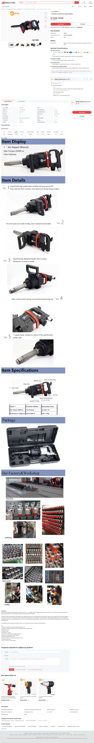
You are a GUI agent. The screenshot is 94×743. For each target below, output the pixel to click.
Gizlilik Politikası (45, 733)
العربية (53, 734)
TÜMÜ (25, 714)
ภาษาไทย (67, 734)
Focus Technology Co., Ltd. (46, 737)
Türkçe (71, 734)
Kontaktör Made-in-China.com (55, 733)
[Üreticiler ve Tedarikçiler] (8, 2)
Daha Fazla (3, 728)
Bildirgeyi (31, 733)
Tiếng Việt (75, 734)
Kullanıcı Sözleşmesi (37, 733)
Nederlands (49, 734)
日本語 (60, 734)
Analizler (68, 733)
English (16, 734)
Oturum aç (91, 3)
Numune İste (79, 27)
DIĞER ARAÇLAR (4, 714)
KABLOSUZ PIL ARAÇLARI (6, 712)
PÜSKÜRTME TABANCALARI (6, 709)
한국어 (56, 734)
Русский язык (34, 734)
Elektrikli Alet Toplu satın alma (73, 726)
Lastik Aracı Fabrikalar (43, 726)
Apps (85, 6)
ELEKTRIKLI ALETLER (28, 712)
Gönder (11, 669)
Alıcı (72, 6)
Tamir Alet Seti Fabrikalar (7, 726)
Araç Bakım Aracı (61, 726)
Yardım (79, 6)
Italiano (39, 734)
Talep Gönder (61, 24)
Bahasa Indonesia (82, 734)
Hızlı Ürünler (63, 733)
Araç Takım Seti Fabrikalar (20, 726)
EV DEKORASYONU (74, 712)
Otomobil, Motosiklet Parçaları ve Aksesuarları (14, 9)
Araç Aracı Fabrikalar (32, 726)
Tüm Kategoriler (6, 6)
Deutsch (43, 734)
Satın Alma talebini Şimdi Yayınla (35, 669)
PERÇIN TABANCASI (51, 709)
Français (29, 734)
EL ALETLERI (49, 712)
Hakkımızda (26, 733)
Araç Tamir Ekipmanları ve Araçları (29, 9)
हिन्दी (63, 734)
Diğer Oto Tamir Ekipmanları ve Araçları (43, 9)
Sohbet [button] (83, 24)
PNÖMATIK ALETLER (74, 709)
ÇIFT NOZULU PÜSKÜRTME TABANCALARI (32, 709)
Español (20, 734)
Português (25, 734)
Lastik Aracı (53, 726)
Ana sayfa (3, 9)
